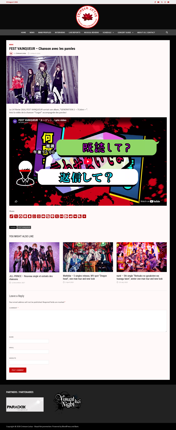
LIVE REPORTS (74, 32)
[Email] (168, 2)
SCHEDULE (107, 32)
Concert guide (124, 32)
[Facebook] (155, 2)
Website (12, 358)
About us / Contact (146, 32)
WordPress (66, 426)
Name (11, 337)
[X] (162, 2)
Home (23, 32)
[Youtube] (158, 2)
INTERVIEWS (60, 32)
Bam (76, 426)
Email (11, 348)
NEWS (32, 32)
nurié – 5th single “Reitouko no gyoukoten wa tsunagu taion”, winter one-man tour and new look (140, 277)
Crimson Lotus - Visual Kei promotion (36, 426)
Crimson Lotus (21, 53)
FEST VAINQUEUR (24, 227)
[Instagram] (165, 2)
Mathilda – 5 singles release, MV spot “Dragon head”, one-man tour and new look (85, 277)
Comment (14, 308)
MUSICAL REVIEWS (91, 32)
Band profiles (44, 32)
